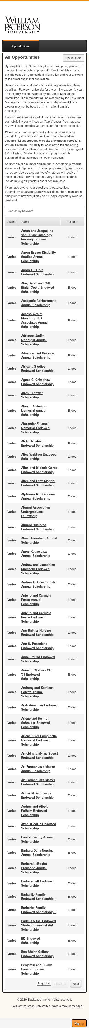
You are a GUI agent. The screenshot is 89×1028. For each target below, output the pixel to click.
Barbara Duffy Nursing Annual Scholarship (37, 852)
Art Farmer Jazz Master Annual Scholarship (38, 768)
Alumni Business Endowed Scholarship (37, 527)
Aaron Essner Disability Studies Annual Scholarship (38, 256)
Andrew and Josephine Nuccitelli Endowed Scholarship (38, 568)
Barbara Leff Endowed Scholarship (37, 883)
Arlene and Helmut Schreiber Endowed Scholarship (35, 722)
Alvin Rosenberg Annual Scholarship (39, 540)
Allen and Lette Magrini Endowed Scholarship (38, 483)
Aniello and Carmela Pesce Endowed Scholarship (36, 617)
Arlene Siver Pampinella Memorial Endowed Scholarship (39, 740)
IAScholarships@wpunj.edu (23, 191)
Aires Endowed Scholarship (32, 395)
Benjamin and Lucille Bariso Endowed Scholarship (36, 968)
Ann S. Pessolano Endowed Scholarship (37, 645)
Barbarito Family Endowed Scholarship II (38, 909)
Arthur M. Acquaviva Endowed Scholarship (37, 795)
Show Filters (73, 58)
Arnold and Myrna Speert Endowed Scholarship (39, 755)
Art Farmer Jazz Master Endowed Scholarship (38, 782)
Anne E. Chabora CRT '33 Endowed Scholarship (37, 674)
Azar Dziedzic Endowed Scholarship (38, 826)
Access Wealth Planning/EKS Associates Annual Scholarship (34, 320)
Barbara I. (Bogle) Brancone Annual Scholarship (34, 867)
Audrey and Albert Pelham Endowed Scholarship (34, 810)
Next (76, 984)
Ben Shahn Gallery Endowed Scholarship (37, 953)
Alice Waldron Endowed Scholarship (38, 456)
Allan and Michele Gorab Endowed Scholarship (39, 469)
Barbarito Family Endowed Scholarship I (38, 896)
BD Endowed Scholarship (30, 940)
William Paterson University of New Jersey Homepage (47, 1006)
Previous (60, 984)
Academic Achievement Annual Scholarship (38, 302)
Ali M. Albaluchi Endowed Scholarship (37, 443)
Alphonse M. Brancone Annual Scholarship (38, 496)
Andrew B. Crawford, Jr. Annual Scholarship (38, 584)
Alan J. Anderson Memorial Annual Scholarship (34, 410)
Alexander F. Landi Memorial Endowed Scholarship (35, 427)
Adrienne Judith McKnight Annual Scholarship (34, 339)
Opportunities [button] (20, 46)
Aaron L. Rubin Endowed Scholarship (37, 272)
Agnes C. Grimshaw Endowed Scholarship (37, 381)
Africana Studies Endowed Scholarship (37, 368)
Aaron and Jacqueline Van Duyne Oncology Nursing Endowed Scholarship (37, 237)
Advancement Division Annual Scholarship (37, 355)
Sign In (79, 1023)
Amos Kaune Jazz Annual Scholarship (35, 553)
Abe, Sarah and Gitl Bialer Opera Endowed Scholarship (37, 287)
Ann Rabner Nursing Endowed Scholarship (37, 632)
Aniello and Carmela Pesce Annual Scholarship (36, 599)
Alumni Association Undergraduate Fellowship (35, 511)
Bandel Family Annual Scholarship (37, 839)
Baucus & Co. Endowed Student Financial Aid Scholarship (38, 924)
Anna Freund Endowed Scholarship (38, 659)
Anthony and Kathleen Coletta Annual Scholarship (37, 691)
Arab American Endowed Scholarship (39, 707)
